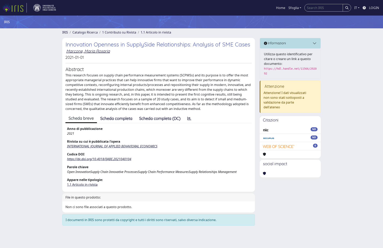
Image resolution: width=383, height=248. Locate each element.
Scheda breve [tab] (81, 118)
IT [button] (355, 8)
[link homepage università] (44, 8)
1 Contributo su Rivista (119, 32)
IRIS (65, 32)
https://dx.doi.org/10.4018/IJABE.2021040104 (99, 159)
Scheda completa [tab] (116, 118)
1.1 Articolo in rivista (156, 32)
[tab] (189, 118)
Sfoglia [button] (293, 8)
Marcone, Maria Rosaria (88, 50)
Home (280, 8)
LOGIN (374, 8)
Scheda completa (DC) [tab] (160, 118)
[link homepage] (14, 8)
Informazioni (276, 43)
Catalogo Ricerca (85, 32)
